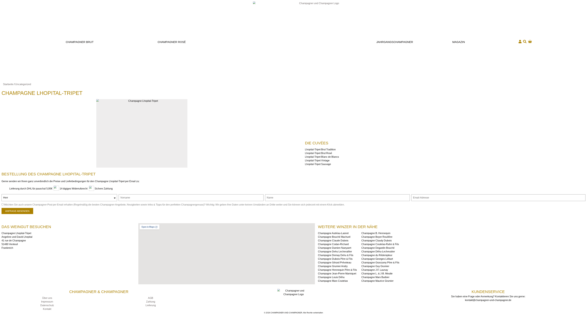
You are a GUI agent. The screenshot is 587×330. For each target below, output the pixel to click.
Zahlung (150, 301)
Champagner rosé (172, 42)
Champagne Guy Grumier (375, 266)
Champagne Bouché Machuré (334, 237)
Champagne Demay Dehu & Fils (335, 255)
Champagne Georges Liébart (377, 259)
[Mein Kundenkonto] (520, 41)
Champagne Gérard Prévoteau (334, 262)
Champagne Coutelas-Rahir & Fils (380, 244)
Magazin (458, 42)
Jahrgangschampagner (394, 42)
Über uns (47, 298)
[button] (525, 41)
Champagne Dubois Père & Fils (335, 259)
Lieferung (151, 305)
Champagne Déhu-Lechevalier (378, 251)
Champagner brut (80, 42)
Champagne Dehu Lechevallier (335, 251)
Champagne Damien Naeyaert (334, 248)
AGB (150, 298)
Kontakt (47, 309)
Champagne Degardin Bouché (378, 248)
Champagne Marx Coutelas (333, 281)
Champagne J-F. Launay (374, 270)
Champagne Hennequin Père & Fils (337, 270)
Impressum (47, 301)
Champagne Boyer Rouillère (376, 237)
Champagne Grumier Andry (333, 266)
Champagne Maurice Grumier (377, 281)
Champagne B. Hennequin (375, 233)
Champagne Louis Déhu (331, 277)
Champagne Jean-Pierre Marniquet (337, 273)
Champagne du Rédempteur (376, 255)
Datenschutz (47, 305)
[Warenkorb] (530, 41)
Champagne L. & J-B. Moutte (377, 273)
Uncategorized (23, 84)
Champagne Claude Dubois (333, 240)
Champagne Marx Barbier (375, 277)
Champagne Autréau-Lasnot (333, 233)
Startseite (8, 84)
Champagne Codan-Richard (333, 244)
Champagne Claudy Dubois (376, 240)
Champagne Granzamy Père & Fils (380, 262)
